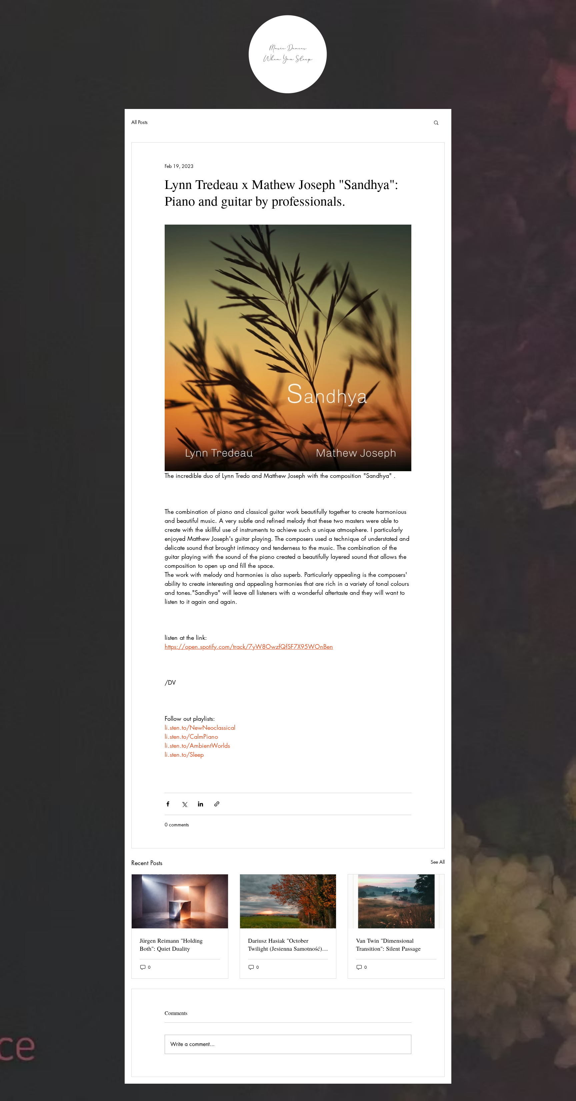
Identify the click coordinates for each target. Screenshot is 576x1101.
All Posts (139, 122)
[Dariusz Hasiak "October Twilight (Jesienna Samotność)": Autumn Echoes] (288, 901)
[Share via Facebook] (168, 804)
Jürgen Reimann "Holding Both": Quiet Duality (171, 944)
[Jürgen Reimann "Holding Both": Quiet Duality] (180, 901)
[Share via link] (217, 804)
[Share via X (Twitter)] (184, 804)
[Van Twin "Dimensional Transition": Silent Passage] (396, 901)
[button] (436, 122)
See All (438, 862)
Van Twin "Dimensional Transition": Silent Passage (388, 944)
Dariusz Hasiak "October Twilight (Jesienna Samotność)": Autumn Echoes (287, 944)
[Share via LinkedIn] (200, 804)
